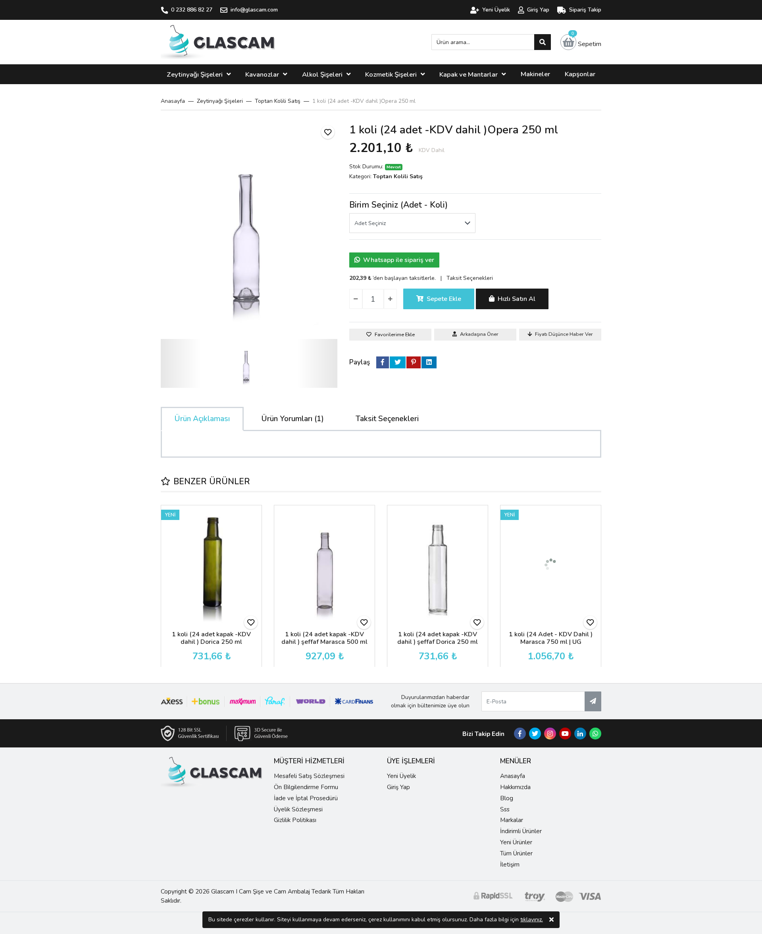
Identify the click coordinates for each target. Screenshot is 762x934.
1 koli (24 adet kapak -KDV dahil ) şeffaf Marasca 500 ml (324, 638)
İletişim (510, 865)
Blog (506, 798)
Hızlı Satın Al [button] (516, 299)
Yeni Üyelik (401, 776)
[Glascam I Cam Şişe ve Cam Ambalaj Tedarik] (218, 42)
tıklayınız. (531, 919)
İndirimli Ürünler (521, 831)
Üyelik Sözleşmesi (298, 809)
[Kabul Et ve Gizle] (551, 919)
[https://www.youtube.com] (565, 734)
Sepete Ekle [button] (444, 299)
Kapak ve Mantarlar (468, 74)
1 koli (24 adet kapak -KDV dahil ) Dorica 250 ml (211, 638)
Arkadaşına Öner (479, 334)
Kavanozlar (262, 74)
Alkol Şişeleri (322, 74)
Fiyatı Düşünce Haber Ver (564, 334)
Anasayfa (173, 101)
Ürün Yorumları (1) (293, 419)
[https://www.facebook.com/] (520, 734)
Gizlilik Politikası (295, 820)
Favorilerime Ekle (395, 334)
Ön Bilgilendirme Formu (306, 787)
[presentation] (166, 586)
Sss (505, 809)
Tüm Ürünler (516, 853)
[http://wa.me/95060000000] (595, 734)
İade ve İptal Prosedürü (306, 798)
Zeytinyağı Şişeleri (195, 74)
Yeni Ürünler (516, 842)
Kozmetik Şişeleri (391, 74)
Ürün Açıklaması (202, 419)
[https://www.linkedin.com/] (580, 734)
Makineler (535, 74)
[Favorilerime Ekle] (328, 132)
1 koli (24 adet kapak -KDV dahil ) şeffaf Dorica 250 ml (437, 638)
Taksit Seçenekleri (469, 278)
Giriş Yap (398, 787)
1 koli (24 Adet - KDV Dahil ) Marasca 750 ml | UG (551, 638)
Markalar (511, 820)
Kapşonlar (580, 74)
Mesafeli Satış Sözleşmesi (309, 776)
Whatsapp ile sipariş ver (398, 260)
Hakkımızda (515, 787)
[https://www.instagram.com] (550, 734)
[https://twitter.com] (535, 734)
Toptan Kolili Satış (398, 176)
